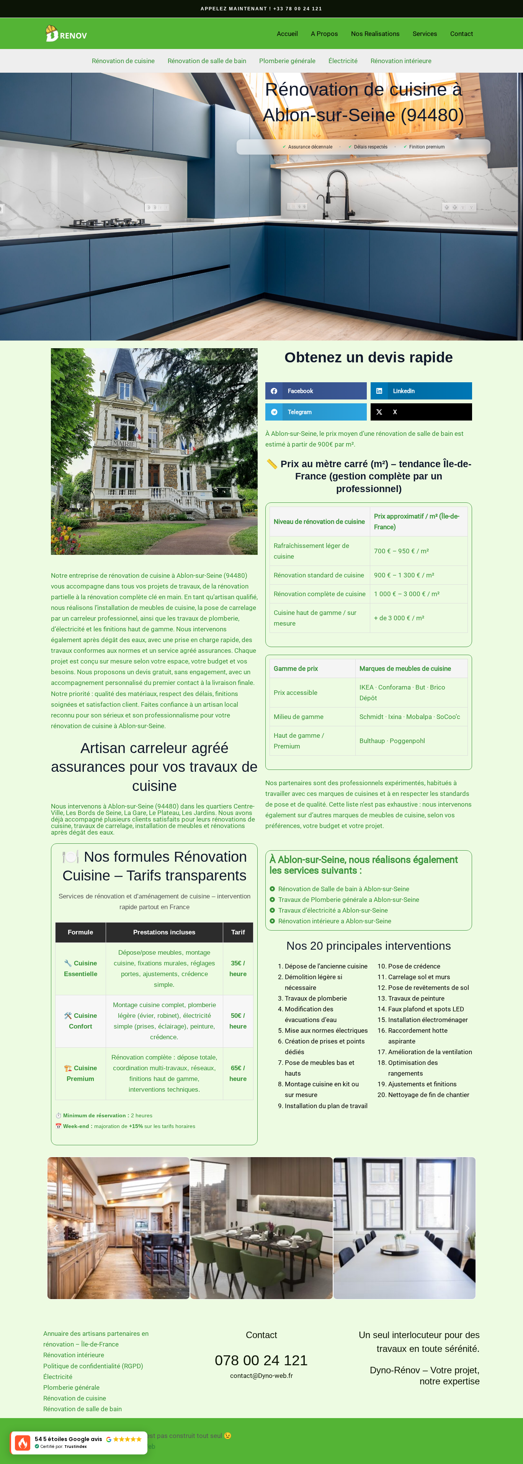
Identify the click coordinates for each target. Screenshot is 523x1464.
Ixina (395, 717)
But (420, 687)
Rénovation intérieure (401, 61)
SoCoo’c (448, 717)
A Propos (324, 33)
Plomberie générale (287, 61)
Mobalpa (419, 717)
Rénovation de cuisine (123, 61)
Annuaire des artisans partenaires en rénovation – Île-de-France (96, 1339)
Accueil (287, 33)
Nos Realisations (375, 33)
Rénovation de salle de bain (207, 61)
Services (425, 33)
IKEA (367, 687)
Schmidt (372, 717)
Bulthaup (372, 741)
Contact (461, 33)
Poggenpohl (407, 741)
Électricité (343, 61)
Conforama (394, 687)
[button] (261, 9)
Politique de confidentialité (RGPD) (93, 1366)
